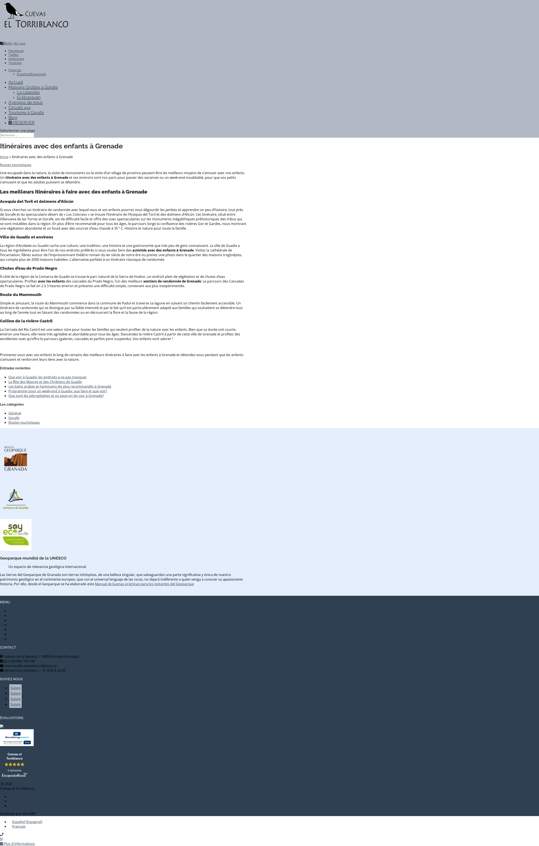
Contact (14, 634)
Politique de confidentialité (29, 801)
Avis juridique (19, 796)
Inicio (4, 157)
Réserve (14, 615)
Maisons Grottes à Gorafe (28, 611)
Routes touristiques (15, 165)
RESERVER (23, 122)
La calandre (28, 92)
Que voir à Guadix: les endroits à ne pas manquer (47, 377)
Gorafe (13, 418)
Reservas (15, 638)
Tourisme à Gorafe (26, 112)
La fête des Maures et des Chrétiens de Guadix (45, 381)
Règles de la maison (24, 625)
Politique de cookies (24, 805)
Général (14, 413)
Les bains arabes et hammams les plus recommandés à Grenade (59, 386)
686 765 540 (15, 44)
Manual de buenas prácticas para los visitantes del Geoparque (144, 584)
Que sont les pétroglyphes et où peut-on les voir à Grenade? (56, 395)
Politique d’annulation (25, 629)
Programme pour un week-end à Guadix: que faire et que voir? (57, 391)
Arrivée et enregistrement (28, 620)
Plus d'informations (19, 843)
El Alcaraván (29, 97)
